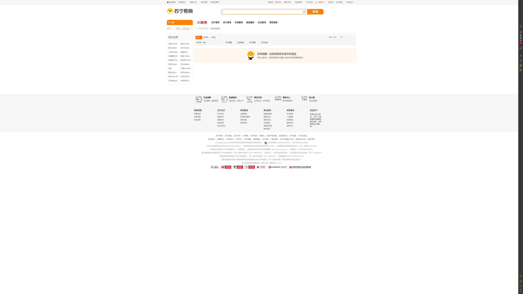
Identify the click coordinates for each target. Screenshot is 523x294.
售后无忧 (258, 98)
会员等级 (197, 117)
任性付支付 (221, 126)
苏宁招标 (265, 139)
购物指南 (198, 110)
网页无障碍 (215, 2)
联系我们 (211, 139)
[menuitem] (227, 42)
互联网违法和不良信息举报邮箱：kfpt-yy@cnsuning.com (267, 149)
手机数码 (239, 22)
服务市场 (290, 123)
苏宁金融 (228, 136)
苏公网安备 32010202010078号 (278, 143)
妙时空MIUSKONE (186, 73)
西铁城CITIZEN (173, 60)
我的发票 (267, 129)
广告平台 (238, 139)
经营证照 (241, 149)
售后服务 (267, 110)
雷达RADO (172, 73)
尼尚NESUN (185, 77)
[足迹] (520, 61)
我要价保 (267, 117)
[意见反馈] (520, 281)
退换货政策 (268, 114)
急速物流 (233, 98)
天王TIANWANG (186, 48)
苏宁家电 (227, 22)
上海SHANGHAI (173, 52)
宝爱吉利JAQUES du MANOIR (186, 81)
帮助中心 (286, 98)
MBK (170, 68)
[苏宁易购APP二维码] (520, 286)
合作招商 (290, 114)
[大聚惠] (202, 22)
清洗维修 (273, 22)
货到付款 (220, 123)
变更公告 (267, 153)
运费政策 (243, 114)
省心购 (312, 98)
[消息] (520, 48)
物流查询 (243, 123)
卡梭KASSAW (186, 68)
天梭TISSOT (172, 44)
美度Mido (184, 52)
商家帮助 (290, 120)
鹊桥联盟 (256, 139)
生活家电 (262, 22)
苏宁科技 (219, 136)
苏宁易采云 (303, 136)
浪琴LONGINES (173, 64)
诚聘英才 (220, 139)
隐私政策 (274, 139)
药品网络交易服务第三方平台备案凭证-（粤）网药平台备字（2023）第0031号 (247, 156)
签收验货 (243, 120)
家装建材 (250, 22)
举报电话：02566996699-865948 (301, 149)
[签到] (520, 65)
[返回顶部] (520, 291)
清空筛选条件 (215, 29)
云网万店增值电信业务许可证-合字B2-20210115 (224, 146)
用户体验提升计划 (286, 139)
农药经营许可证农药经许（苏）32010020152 (306, 153)
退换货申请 (268, 126)
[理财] (520, 56)
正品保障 (207, 98)
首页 (169, 28)
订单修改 (267, 123)
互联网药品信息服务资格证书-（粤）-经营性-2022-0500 (297, 146)
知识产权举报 (272, 136)
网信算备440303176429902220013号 (291, 156)
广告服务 (290, 117)
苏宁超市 (216, 22)
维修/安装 (267, 120)
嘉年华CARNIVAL (186, 44)
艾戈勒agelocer (173, 81)
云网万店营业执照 (280, 153)
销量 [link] (198, 37)
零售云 (262, 136)
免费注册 (197, 114)
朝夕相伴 (311, 139)
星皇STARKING (186, 56)
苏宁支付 (220, 114)
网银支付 (220, 117)
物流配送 (244, 110)
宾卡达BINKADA (186, 64)
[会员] (520, 26)
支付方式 (221, 110)
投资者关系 (283, 136)
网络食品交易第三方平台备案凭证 (223, 149)
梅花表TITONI (186, 60)
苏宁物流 (254, 136)
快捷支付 (220, 120)
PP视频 (245, 136)
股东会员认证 (301, 139)
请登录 (270, 2)
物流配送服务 (245, 117)
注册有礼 (278, 2)
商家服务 (290, 110)
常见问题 (197, 120)
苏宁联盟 (247, 139)
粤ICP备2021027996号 (300, 143)
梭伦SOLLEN (173, 77)
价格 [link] (213, 37)
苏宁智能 (293, 136)
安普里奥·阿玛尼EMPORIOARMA (173, 56)
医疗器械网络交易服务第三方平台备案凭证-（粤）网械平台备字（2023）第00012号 (231, 153)
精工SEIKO (172, 48)
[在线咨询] (520, 276)
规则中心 (290, 126)
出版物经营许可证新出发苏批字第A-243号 (259, 146)
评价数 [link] (205, 37)
